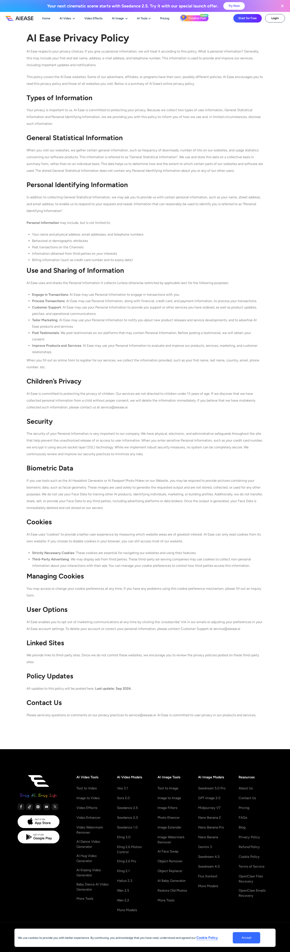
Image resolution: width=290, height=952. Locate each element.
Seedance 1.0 (127, 827)
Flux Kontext (207, 876)
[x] (55, 806)
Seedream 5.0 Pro (211, 788)
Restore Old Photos (172, 890)
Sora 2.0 (123, 798)
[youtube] (46, 806)
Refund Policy (249, 847)
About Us (246, 788)
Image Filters (167, 808)
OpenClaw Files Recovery (251, 878)
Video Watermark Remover (89, 829)
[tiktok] (29, 806)
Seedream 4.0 (209, 866)
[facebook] (21, 806)
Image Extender (170, 827)
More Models (127, 910)
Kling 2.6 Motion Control (129, 849)
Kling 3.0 (123, 837)
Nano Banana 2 (209, 818)
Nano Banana (208, 837)
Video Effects (86, 808)
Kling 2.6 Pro (126, 861)
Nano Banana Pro (211, 827)
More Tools (84, 899)
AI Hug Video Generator (86, 858)
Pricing (244, 808)
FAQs (243, 818)
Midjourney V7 (209, 808)
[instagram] (38, 806)
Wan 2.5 (123, 890)
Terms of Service (252, 866)
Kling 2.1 (123, 871)
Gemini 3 (205, 847)
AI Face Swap (168, 851)
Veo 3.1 (122, 788)
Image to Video (88, 798)
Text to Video (86, 788)
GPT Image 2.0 (209, 798)
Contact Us (247, 798)
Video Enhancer (88, 818)
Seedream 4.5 (209, 857)
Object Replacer (170, 871)
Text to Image (168, 788)
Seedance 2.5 (127, 808)
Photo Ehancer (169, 818)
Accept (246, 937)
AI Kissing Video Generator (88, 872)
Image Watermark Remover (171, 839)
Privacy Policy (249, 837)
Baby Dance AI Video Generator (92, 886)
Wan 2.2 (123, 900)
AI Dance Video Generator (88, 844)
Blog (242, 827)
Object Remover (170, 861)
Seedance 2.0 (127, 818)
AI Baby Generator (172, 881)
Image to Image (169, 798)
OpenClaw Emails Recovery (252, 893)
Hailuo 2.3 (124, 881)
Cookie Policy (249, 857)
